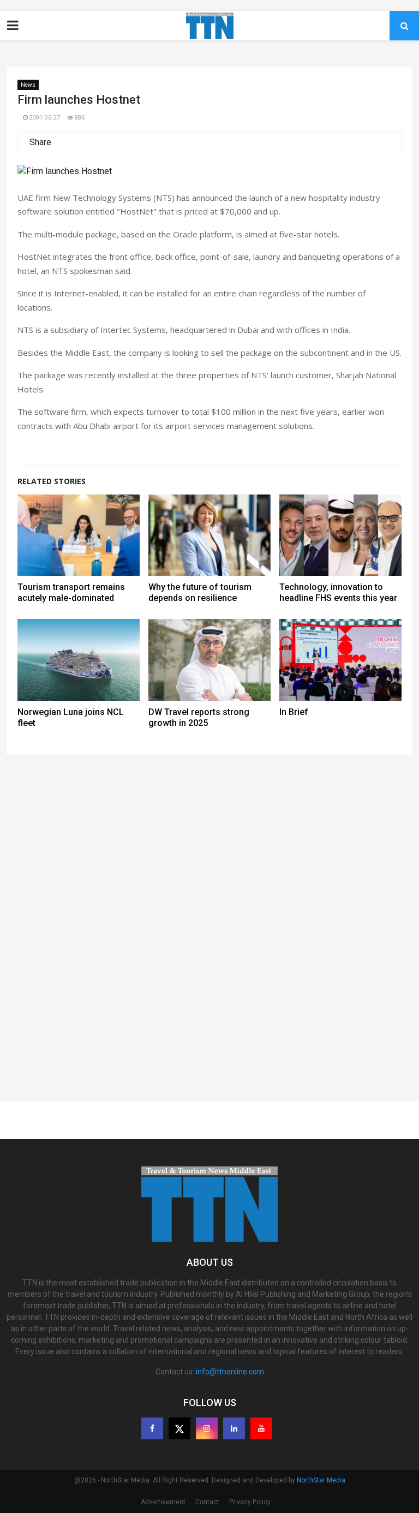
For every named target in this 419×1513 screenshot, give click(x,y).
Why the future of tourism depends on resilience (200, 592)
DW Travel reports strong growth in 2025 (198, 717)
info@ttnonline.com (230, 1371)
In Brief (293, 712)
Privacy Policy (250, 1502)
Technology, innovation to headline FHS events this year (338, 592)
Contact (207, 1502)
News (28, 85)
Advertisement (163, 1502)
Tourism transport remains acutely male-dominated (71, 592)
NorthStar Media (321, 1480)
